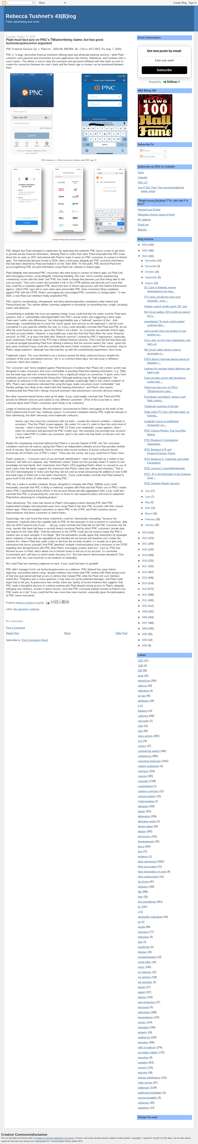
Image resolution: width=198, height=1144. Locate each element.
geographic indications (150, 916)
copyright (143, 781)
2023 (145, 532)
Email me (143, 224)
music (141, 967)
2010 (145, 605)
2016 (145, 572)
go (139, 921)
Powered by (155, 81)
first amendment (147, 901)
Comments (149, 156)
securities (143, 1057)
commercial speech (149, 751)
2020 (145, 549)
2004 (145, 639)
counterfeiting (145, 786)
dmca (141, 846)
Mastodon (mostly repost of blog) (156, 214)
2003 (145, 645)
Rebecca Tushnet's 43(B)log (41, 16)
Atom (141, 172)
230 (140, 670)
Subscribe (164, 70)
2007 (145, 622)
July (147, 490)
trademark (34, 609)
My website (144, 219)
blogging (142, 710)
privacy (142, 1022)
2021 (145, 543)
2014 (145, 583)
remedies (143, 1042)
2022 (145, 538)
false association (147, 866)
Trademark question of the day (161, 406)
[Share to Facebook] (64, 602)
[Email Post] (47, 603)
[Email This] (53, 602)
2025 (145, 250)
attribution (143, 700)
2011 (145, 600)
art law (141, 695)
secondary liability (148, 1052)
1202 (140, 665)
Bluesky (142, 229)
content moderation (148, 766)
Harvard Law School (149, 209)
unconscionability (147, 1097)
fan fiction (143, 881)
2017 (145, 566)
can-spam (143, 720)
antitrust (142, 685)
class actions (145, 736)
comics (142, 746)
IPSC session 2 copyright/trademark (164, 468)
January (150, 524)
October (150, 271)
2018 (145, 560)
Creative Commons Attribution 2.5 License (54, 1138)
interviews (143, 936)
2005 (145, 634)
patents (142, 997)
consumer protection (149, 761)
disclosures (144, 836)
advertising (144, 680)
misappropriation (147, 957)
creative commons (148, 791)
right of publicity (147, 1047)
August (149, 283)
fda (139, 891)
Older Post (121, 633)
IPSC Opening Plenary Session (161, 483)
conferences (145, 756)
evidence (143, 856)
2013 (145, 588)
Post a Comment (15, 627)
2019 (145, 555)
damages (143, 806)
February (150, 519)
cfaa (140, 725)
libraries (142, 952)
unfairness (143, 1102)
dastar (141, 811)
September (151, 277)
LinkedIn (142, 177)
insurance (143, 931)
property (142, 1032)
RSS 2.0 (142, 182)
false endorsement (148, 876)
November (151, 266)
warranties (143, 1107)
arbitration (143, 690)
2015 (145, 577)
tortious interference (149, 1077)
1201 (140, 660)
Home (67, 633)
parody (141, 987)
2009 (145, 611)
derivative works (147, 821)
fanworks (143, 886)
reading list (144, 1037)
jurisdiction (144, 947)
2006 (145, 628)
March (149, 513)
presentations (145, 1017)
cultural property (147, 796)
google (141, 926)
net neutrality (145, 982)
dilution (142, 831)
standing (142, 1062)
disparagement (146, 841)
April (148, 507)
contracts (143, 771)
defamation (144, 816)
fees (140, 896)
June (148, 496)
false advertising (21, 609)
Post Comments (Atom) (35, 640)
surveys (142, 1067)
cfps (140, 730)
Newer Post (12, 633)
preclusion (143, 1007)
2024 (145, 256)
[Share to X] (60, 602)
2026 (145, 244)
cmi (140, 741)
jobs (140, 942)
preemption (144, 1012)
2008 (145, 617)
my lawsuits (144, 972)
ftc (139, 906)
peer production (146, 1002)
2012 (145, 594)
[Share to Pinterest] (67, 602)
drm (140, 851)
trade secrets (145, 1082)
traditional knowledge (149, 1092)
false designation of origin (152, 871)
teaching (142, 1072)
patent (141, 992)
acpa (140, 675)
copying (142, 776)
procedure (143, 1027)
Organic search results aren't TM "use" (166, 306)
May (148, 502)
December (151, 260)
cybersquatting (146, 801)
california (143, 715)
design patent (145, 826)
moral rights (144, 962)
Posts (146, 150)
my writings (144, 977)
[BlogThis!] (56, 602)
